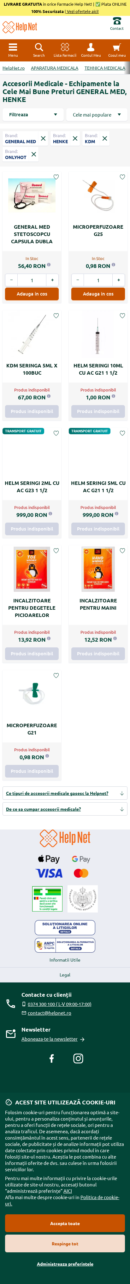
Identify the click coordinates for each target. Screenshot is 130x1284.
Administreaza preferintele (65, 1264)
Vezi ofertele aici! (82, 11)
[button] (91, 50)
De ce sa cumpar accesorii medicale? (43, 809)
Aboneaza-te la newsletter (49, 1039)
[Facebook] (52, 1058)
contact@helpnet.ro (49, 1013)
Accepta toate (65, 1223)
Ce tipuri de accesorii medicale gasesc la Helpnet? (57, 793)
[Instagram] (78, 1058)
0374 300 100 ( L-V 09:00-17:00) (60, 1004)
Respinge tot (65, 1243)
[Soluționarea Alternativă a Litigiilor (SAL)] (65, 945)
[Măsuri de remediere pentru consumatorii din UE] (65, 927)
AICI (67, 1191)
